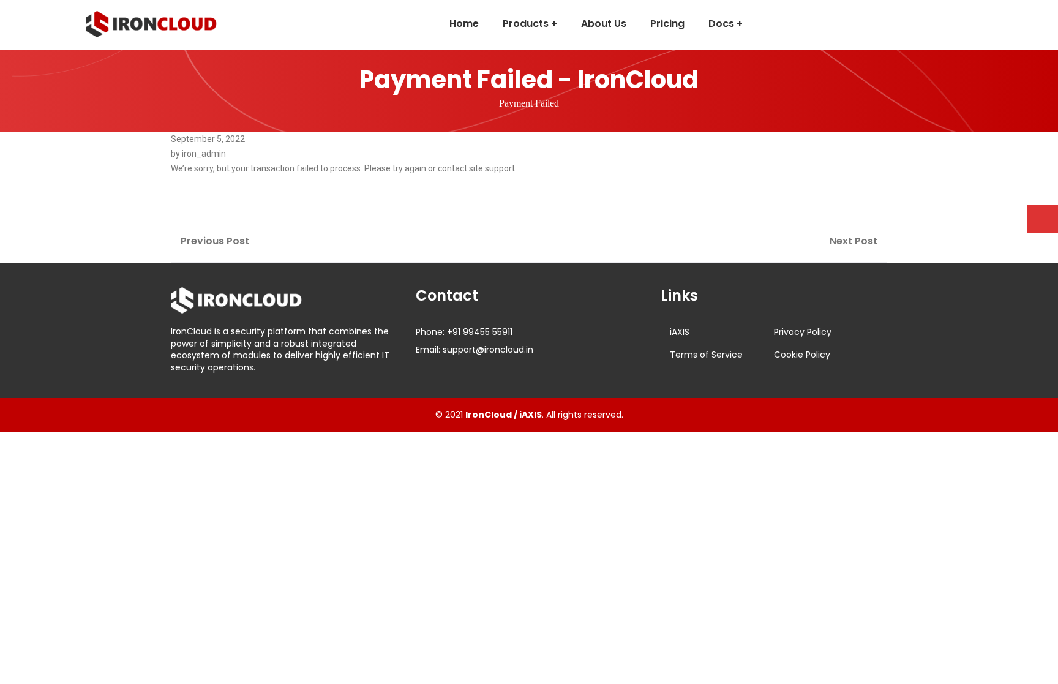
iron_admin (204, 154)
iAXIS (679, 332)
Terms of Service (706, 354)
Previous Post (213, 241)
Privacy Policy (802, 332)
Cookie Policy (802, 354)
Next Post (855, 241)
